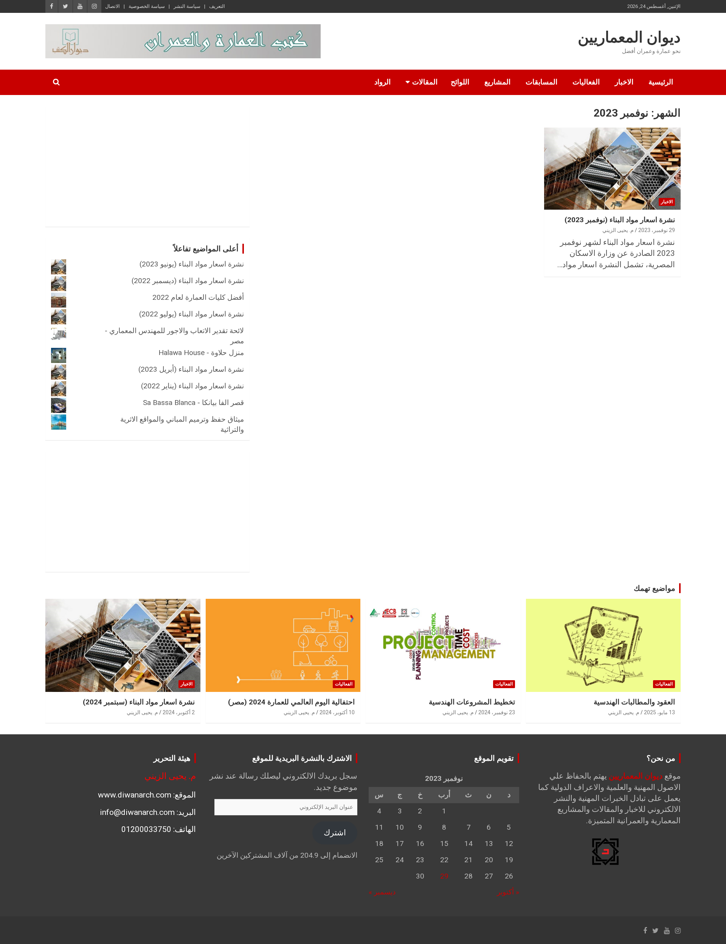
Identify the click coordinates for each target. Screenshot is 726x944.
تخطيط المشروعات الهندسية (472, 702)
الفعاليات (586, 82)
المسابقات (541, 82)
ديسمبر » (382, 892)
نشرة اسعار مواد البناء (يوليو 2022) (191, 314)
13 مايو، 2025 (659, 712)
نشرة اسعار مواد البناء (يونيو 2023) (192, 264)
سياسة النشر (187, 6)
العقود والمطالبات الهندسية (634, 702)
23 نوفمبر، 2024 (496, 712)
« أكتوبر (508, 892)
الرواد (382, 82)
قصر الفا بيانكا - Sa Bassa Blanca (193, 402)
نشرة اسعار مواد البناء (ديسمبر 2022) (188, 280)
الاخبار (624, 82)
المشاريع (497, 82)
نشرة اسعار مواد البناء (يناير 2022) (192, 386)
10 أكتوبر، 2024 (337, 712)
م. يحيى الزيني (618, 230)
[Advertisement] (180, 165)
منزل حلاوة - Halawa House (201, 352)
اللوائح (460, 82)
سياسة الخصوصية (147, 6)
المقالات (424, 82)
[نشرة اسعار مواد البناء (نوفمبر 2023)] (612, 169)
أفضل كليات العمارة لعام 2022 (198, 297)
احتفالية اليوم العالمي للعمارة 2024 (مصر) (291, 702)
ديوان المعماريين (629, 37)
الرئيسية (660, 82)
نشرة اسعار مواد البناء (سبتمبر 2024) (139, 702)
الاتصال (112, 6)
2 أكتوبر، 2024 (179, 712)
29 (444, 876)
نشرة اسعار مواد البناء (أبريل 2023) (191, 369)
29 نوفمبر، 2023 (656, 230)
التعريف (217, 6)
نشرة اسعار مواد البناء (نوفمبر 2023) (620, 219)
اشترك (335, 832)
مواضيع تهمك (654, 588)
